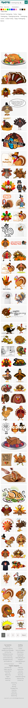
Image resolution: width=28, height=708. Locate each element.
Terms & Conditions (20, 650)
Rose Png (8, 673)
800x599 (14, 433)
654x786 (4, 289)
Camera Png (20, 669)
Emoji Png (14, 690)
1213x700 (15, 366)
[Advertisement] (14, 37)
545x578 (4, 515)
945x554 (4, 483)
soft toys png (8, 652)
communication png (7, 657)
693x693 (4, 403)
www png (7, 646)
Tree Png (20, 671)
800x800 (16, 382)
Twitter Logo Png (8, 669)
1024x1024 (4, 96)
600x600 (4, 356)
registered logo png (8, 648)
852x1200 (4, 433)
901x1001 (17, 236)
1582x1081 (4, 115)
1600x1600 (4, 192)
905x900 (16, 130)
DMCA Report (20, 652)
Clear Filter (4, 11)
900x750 (4, 366)
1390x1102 (4, 273)
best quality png (8, 661)
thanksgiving (9, 14)
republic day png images (8, 650)
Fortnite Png (20, 680)
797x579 (17, 344)
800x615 (15, 260)
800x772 (4, 547)
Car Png (14, 684)
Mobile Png (7, 678)
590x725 (18, 531)
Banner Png (14, 695)
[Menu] (26, 2)
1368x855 (13, 403)
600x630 (19, 333)
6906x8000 (4, 130)
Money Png (14, 683)
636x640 (17, 303)
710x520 (17, 629)
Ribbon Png (7, 674)
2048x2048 (4, 585)
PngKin (7, 676)
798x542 (4, 149)
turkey (15, 14)
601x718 (4, 208)
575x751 (4, 420)
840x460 (4, 221)
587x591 (19, 356)
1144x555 (14, 96)
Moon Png (20, 674)
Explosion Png (20, 678)
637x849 (18, 547)
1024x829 (16, 221)
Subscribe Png (7, 667)
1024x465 (4, 321)
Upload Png (20, 656)
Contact (20, 648)
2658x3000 (17, 289)
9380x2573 (14, 248)
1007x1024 (4, 617)
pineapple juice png (7, 659)
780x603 (4, 333)
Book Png (14, 692)
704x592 (15, 515)
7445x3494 (4, 68)
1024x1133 (4, 531)
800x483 (16, 392)
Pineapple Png (14, 688)
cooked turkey (9, 18)
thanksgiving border (14, 16)
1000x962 (16, 465)
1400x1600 (4, 248)
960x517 (4, 451)
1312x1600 (20, 192)
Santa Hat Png (7, 671)
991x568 (13, 570)
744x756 (16, 585)
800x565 (4, 502)
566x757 (18, 602)
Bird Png (14, 686)
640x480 (16, 178)
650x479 (4, 344)
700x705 (18, 273)
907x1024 (4, 602)
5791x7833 (17, 420)
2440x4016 (19, 617)
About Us (20, 646)
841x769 (4, 178)
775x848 (4, 465)
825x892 (4, 236)
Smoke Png (20, 673)
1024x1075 (4, 260)
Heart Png (7, 680)
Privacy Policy (20, 654)
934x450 (4, 85)
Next (24, 635)
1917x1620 (4, 629)
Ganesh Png (14, 694)
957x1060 (17, 208)
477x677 (4, 382)
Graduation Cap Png (20, 676)
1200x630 (4, 166)
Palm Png (20, 667)
